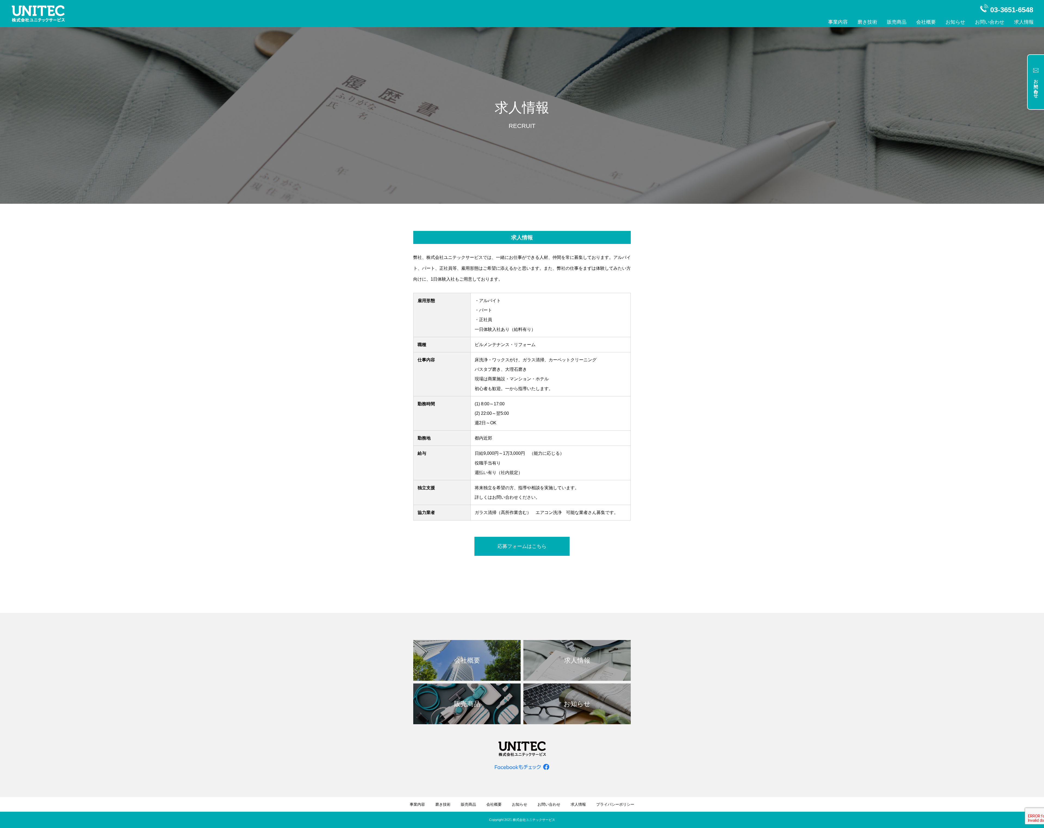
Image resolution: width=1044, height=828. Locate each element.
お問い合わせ (989, 22)
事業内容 (838, 22)
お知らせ (955, 22)
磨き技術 (867, 22)
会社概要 (926, 22)
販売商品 (896, 22)
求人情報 (1024, 22)
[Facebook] (522, 767)
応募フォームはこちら (522, 546)
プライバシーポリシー (615, 804)
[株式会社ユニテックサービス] (38, 13)
